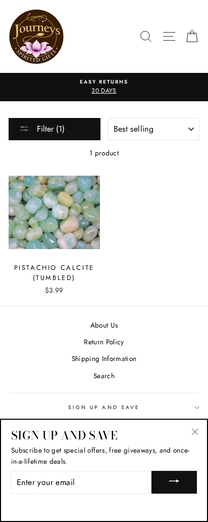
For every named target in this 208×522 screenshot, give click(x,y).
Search (104, 376)
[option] (104, 87)
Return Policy (104, 342)
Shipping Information (104, 358)
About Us (104, 325)
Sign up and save (104, 407)
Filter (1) (49, 129)
